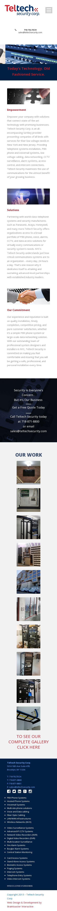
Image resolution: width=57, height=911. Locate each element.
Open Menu (48, 10)
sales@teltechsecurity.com (30, 32)
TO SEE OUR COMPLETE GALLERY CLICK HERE (28, 742)
